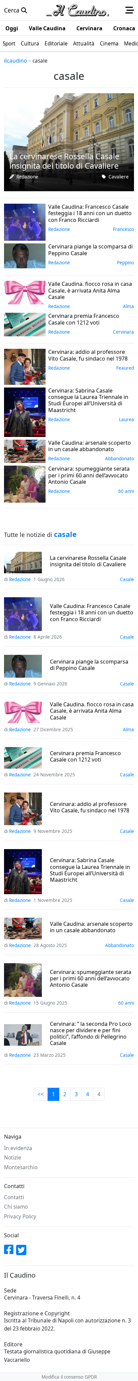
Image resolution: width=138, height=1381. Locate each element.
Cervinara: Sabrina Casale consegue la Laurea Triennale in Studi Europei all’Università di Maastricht (90, 870)
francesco (123, 229)
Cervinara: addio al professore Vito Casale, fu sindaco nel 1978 (89, 807)
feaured (125, 368)
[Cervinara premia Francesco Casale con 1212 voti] (25, 324)
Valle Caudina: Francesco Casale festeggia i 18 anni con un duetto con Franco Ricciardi (91, 612)
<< (41, 1094)
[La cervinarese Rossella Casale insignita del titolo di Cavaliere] (69, 141)
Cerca (12, 10)
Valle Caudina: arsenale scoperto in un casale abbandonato (91, 927)
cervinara (123, 332)
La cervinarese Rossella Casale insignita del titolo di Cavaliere (88, 561)
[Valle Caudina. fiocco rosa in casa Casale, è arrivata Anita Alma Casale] (25, 292)
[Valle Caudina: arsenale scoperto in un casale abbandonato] (25, 450)
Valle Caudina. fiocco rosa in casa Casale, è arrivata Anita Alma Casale (92, 711)
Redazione (27, 177)
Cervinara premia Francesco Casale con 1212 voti (85, 756)
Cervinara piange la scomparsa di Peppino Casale (89, 665)
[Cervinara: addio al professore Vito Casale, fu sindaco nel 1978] (25, 366)
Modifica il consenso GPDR (69, 1377)
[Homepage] (77, 10)
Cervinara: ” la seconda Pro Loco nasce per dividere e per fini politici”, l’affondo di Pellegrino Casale (90, 1034)
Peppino (125, 263)
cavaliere (119, 177)
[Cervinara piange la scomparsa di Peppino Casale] (25, 255)
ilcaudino (15, 60)
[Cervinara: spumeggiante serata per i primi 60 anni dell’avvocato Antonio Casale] (25, 483)
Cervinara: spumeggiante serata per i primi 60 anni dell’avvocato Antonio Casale (90, 978)
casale (127, 579)
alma (128, 306)
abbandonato (119, 459)
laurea (126, 419)
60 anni (126, 491)
